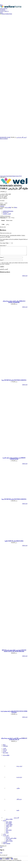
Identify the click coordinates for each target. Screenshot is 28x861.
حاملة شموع (9, 830)
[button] (24, 275)
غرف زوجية (19, 766)
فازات (7, 827)
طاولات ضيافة (9, 819)
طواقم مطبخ (9, 821)
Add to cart (3, 204)
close (1, 847)
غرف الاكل (19, 799)
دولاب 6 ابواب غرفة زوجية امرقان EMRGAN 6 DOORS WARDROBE (14, 301)
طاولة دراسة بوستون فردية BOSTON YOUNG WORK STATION (14, 712)
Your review (3, 245)
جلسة (18, 810)
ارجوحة (7, 836)
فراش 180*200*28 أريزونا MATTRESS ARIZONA (14, 499)
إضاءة (7, 832)
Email (2, 260)
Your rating (3, 243)
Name (2, 257)
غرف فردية (19, 777)
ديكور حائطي (9, 825)
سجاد (7, 831)
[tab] (15, 211)
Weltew (15, 207)
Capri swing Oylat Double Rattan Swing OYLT (11, 176)
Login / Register (6, 843)
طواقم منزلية (8, 207)
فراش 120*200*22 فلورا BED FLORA (14, 540)
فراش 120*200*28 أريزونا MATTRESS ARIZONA (14, 380)
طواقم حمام (9, 823)
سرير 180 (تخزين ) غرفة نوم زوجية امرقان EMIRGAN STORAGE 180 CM (14, 739)
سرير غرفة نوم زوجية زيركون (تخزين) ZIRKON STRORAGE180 (14, 458)
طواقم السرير (9, 824)
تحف (7, 828)
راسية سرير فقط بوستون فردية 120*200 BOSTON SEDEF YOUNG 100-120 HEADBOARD (14, 650)
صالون (18, 788)
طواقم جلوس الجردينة (11, 838)
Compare (5, 842)
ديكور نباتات (8, 839)
